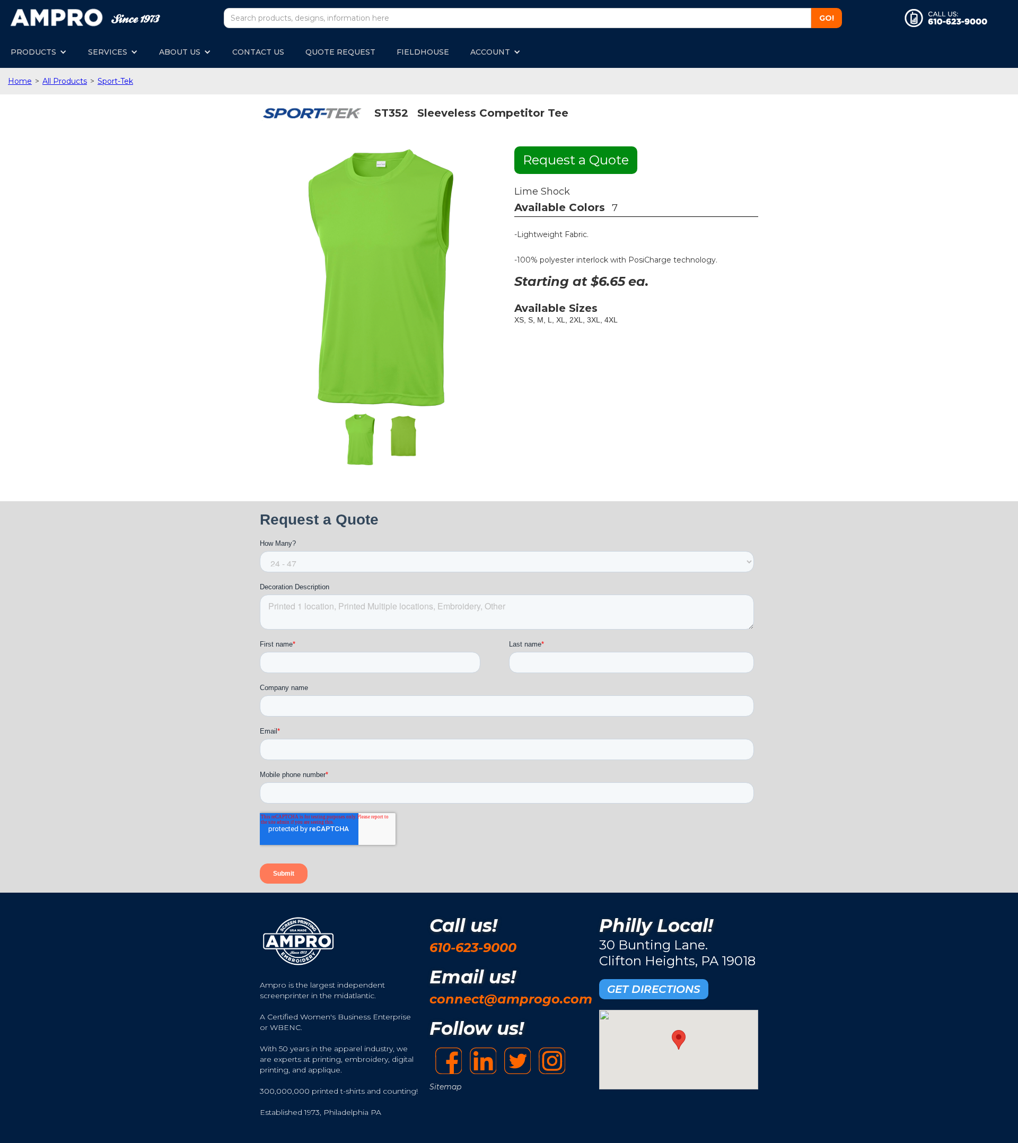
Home (20, 81)
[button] (38, 52)
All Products (64, 81)
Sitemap (445, 1087)
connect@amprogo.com (510, 999)
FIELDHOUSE (423, 52)
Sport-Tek (115, 81)
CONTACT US (258, 52)
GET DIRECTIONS (653, 989)
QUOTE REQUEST (340, 52)
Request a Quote (576, 160)
